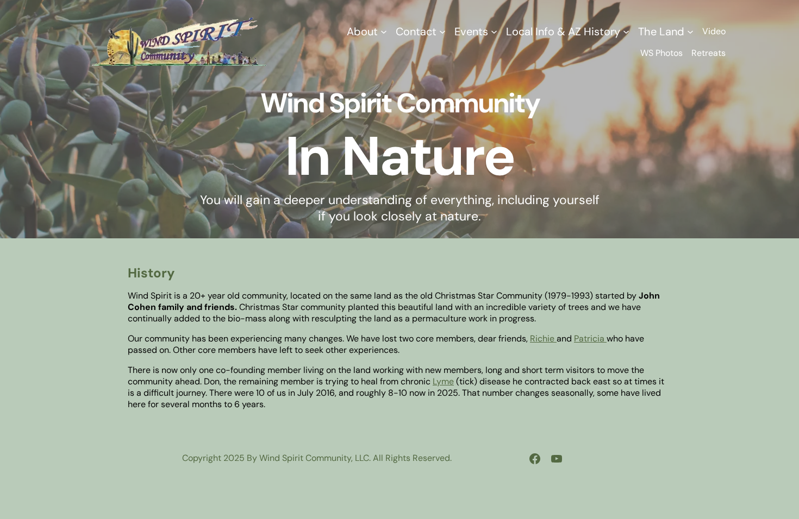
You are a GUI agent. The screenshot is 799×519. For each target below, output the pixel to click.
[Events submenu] (494, 31)
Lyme (443, 381)
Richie (543, 338)
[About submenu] (383, 31)
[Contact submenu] (442, 31)
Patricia (590, 338)
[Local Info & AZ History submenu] (626, 31)
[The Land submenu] (690, 31)
